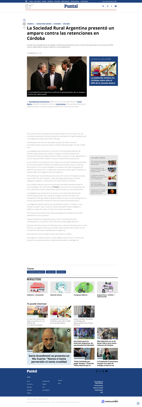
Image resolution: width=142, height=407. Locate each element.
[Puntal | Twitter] (111, 6)
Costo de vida (54, 316)
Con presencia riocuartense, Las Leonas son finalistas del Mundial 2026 (99, 162)
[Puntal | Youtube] (116, 6)
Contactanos (98, 385)
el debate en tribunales (32, 316)
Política (29, 393)
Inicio (31, 1)
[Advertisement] (73, 119)
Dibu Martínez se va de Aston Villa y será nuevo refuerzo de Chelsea (106, 343)
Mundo (60, 380)
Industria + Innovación (35, 295)
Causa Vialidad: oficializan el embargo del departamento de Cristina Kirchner (83, 322)
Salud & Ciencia (56, 295)
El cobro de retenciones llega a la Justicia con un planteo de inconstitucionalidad (36, 322)
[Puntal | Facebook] (107, 6)
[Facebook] (24, 20)
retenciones (61, 104)
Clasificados (84, 1)
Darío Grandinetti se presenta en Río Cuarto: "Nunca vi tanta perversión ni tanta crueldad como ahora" (49, 360)
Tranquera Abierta (80, 295)
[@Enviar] (24, 27)
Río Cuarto (37, 1)
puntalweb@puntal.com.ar (74, 402)
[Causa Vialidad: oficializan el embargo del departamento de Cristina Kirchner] (84, 317)
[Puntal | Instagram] (103, 371)
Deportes (50, 1)
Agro (59, 383)
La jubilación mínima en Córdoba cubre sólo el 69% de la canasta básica (103, 80)
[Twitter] (24, 23)
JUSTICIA (76, 316)
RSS (101, 392)
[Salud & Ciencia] (60, 287)
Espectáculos (65, 1)
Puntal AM (29, 351)
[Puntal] (32, 372)
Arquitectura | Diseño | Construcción (106, 296)
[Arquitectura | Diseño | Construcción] (107, 287)
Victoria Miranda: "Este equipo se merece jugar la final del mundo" (98, 169)
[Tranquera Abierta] (84, 287)
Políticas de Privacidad (43, 399)
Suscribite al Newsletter (98, 382)
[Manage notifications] (138, 403)
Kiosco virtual (75, 1)
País (44, 387)
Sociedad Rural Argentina (39, 101)
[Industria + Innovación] (37, 287)
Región (44, 1)
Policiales (57, 1)
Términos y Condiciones (32, 399)
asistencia (99, 358)
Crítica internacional (79, 358)
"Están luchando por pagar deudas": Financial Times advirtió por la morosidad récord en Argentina (84, 365)
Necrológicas (46, 390)
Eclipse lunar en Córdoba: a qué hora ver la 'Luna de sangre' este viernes (99, 191)
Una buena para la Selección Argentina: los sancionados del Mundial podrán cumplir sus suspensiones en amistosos (99, 186)
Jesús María (61, 272)
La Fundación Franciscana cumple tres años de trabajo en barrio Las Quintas (107, 364)
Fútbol (75, 338)
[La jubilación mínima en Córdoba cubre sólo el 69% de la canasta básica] (60, 317)
